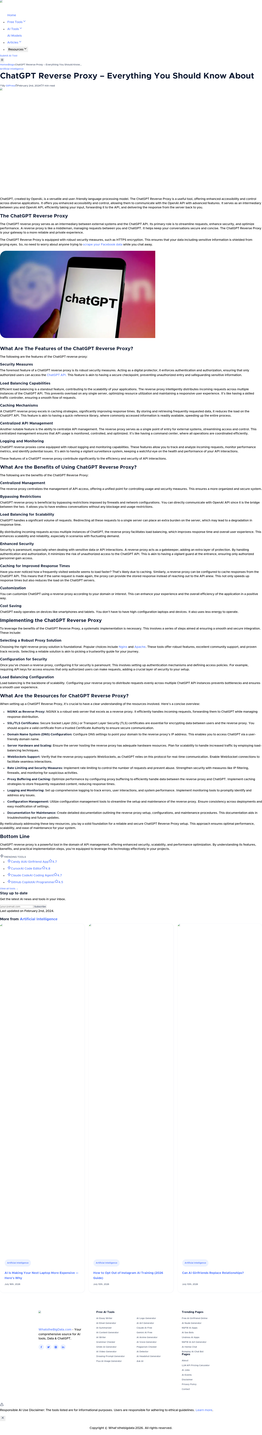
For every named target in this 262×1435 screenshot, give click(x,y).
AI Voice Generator (147, 1342)
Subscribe (40, 906)
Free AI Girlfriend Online (194, 1318)
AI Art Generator (145, 1323)
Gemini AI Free (144, 1333)
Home (11, 15)
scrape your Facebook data (102, 244)
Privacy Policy (189, 1384)
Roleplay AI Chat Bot (192, 1352)
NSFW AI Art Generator (194, 1342)
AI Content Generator (107, 1333)
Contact (186, 1389)
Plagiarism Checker (147, 1347)
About (185, 1361)
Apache (140, 646)
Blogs (11, 64)
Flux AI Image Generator (109, 1361)
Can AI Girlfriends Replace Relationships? (213, 1272)
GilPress (10, 86)
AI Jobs (186, 1370)
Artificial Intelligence (12, 69)
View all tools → (9, 888)
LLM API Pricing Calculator (196, 1365)
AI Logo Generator (146, 1318)
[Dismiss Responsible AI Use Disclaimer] (2, 1418)
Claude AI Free (144, 1328)
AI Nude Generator (192, 1323)
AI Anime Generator (147, 1337)
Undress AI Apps (190, 1337)
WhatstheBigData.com (55, 1329)
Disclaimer (187, 1380)
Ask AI (140, 1361)
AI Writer (101, 1337)
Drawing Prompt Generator (110, 1356)
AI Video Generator (106, 1352)
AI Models (14, 35)
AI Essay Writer (104, 1318)
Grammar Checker (105, 1342)
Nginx (123, 646)
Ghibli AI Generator (106, 1347)
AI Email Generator (106, 1323)
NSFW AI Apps (189, 1328)
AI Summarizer (104, 1328)
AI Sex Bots (188, 1333)
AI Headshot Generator (149, 1356)
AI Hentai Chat (189, 1347)
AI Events (187, 1375)
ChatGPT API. (57, 375)
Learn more (204, 1410)
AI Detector (142, 1352)
